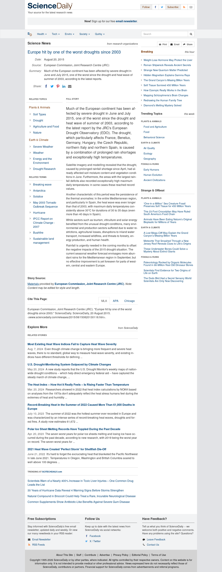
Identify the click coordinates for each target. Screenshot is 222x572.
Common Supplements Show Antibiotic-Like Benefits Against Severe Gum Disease (79, 502)
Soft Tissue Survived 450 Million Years (165, 85)
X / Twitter (95, 541)
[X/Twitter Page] (162, 7)
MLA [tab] (104, 301)
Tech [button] (55, 34)
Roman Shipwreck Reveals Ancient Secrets (167, 65)
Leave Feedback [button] (156, 539)
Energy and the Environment (42, 161)
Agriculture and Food (46, 126)
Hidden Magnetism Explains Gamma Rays (167, 75)
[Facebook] (46, 86)
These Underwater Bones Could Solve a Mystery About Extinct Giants (166, 250)
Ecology (148, 153)
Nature (37, 132)
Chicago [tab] (129, 301)
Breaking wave (42, 184)
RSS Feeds (38, 544)
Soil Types (39, 114)
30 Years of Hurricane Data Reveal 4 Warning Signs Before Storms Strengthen (76, 490)
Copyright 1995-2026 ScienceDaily (49, 560)
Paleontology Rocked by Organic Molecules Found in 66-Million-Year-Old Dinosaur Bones (168, 264)
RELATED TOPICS (38, 99)
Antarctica (39, 190)
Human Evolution (153, 174)
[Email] (70, 86)
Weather (38, 153)
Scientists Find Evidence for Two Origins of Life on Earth (167, 272)
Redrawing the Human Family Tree (163, 100)
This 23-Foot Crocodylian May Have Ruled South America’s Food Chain (167, 213)
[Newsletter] (190, 7)
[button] (163, 44)
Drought (38, 120)
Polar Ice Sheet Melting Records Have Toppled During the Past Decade (74, 429)
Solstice (38, 196)
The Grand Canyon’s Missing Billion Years (167, 80)
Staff (78, 555)
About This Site (64, 555)
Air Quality (149, 148)
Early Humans (151, 169)
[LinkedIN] (64, 86)
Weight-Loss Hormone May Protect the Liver (168, 60)
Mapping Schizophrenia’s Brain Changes (166, 95)
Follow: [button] (146, 7)
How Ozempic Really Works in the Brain (165, 90)
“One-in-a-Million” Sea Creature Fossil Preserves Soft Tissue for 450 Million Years (167, 205)
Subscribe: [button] (173, 7)
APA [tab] (115, 301)
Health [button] (41, 34)
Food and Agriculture (155, 126)
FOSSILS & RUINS (150, 164)
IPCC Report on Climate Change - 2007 (44, 223)
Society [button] (83, 34)
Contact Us (153, 544)
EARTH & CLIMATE (150, 142)
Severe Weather (43, 147)
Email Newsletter (41, 539)
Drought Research (44, 169)
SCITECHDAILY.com (52, 471)
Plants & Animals (39, 107)
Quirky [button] (99, 34)
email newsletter (126, 21)
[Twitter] (52, 86)
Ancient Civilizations (154, 180)
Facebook (95, 536)
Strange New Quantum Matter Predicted (166, 70)
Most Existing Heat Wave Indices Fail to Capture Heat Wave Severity (72, 344)
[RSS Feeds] (184, 7)
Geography (150, 158)
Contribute (90, 555)
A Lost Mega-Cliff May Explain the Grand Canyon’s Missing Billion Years (166, 234)
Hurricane (39, 213)
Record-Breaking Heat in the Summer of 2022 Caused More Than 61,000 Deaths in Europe (81, 407)
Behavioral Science (154, 137)
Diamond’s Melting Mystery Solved (162, 105)
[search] (191, 34)
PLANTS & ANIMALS (151, 121)
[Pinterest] (58, 86)
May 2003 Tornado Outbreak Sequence (45, 204)
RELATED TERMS (37, 177)
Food (146, 132)
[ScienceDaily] (50, 6)
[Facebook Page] (155, 7)
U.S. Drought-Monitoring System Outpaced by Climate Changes (69, 364)
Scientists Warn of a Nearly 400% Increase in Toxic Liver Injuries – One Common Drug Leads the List (80, 483)
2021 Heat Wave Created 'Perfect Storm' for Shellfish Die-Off (67, 449)
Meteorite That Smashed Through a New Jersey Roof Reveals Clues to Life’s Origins (167, 242)
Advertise (105, 555)
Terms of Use (158, 555)
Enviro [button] (68, 34)
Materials (33, 284)
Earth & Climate (38, 140)
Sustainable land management (43, 241)
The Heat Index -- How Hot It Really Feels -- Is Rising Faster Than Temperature (78, 384)
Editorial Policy (140, 555)
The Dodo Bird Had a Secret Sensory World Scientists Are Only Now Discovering (167, 279)
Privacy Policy (120, 555)
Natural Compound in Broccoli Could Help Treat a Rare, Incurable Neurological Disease (82, 496)
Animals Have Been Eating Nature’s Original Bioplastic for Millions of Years (168, 220)
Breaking (147, 52)
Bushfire (38, 232)
